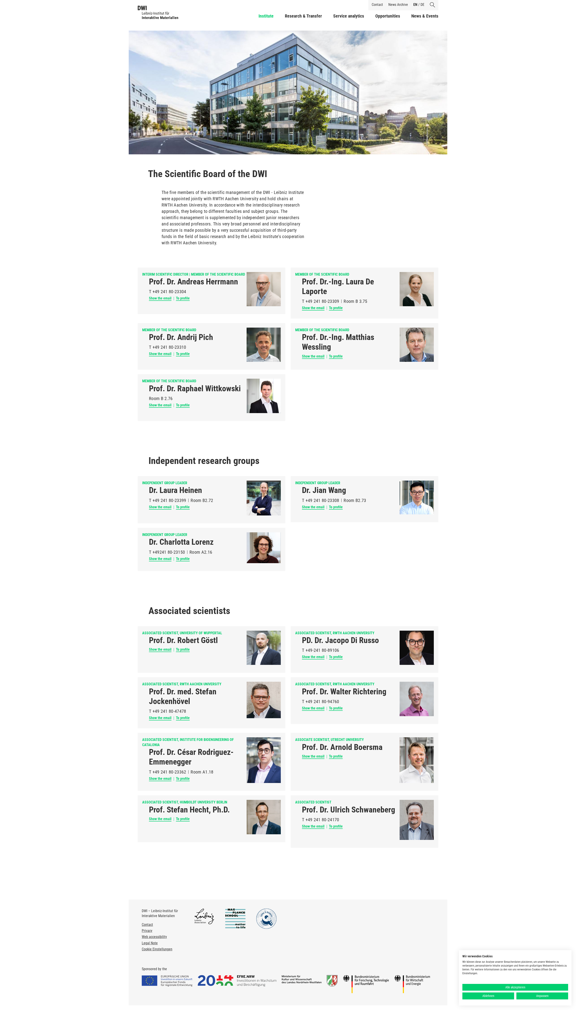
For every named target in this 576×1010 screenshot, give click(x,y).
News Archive (398, 4)
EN (415, 4)
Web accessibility (154, 937)
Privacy (147, 931)
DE (422, 4)
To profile (183, 298)
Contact (377, 4)
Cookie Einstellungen (157, 949)
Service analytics (348, 16)
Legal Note (150, 943)
